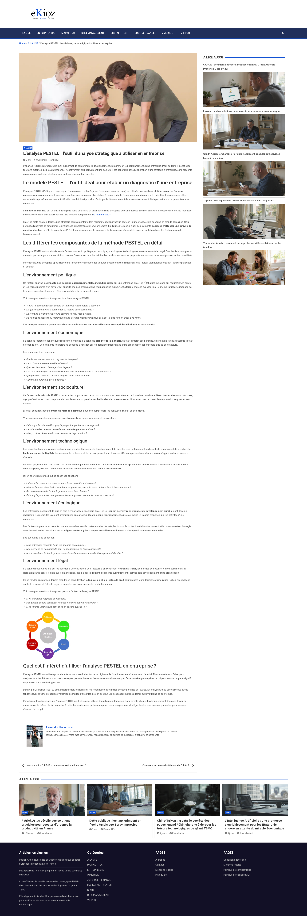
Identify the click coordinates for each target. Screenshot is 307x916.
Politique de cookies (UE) (237, 874)
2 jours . (164, 833)
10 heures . (29, 833)
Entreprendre (46, 33)
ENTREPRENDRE (95, 869)
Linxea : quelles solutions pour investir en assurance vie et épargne (241, 111)
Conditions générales (235, 859)
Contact (159, 864)
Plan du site (161, 874)
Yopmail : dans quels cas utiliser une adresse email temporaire (238, 200)
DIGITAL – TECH (95, 864)
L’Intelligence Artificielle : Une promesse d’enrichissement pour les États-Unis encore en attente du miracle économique (254, 824)
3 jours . (231, 833)
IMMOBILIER (93, 874)
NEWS (24, 813)
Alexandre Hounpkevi (48, 160)
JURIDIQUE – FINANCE (99, 879)
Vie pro (185, 33)
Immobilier (167, 33)
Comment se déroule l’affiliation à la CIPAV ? (165, 765)
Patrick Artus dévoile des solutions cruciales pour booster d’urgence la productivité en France (47, 824)
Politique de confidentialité (237, 869)
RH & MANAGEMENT (98, 894)
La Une (26, 33)
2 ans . (29, 160)
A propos (160, 859)
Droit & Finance (144, 33)
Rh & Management (92, 33)
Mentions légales (164, 869)
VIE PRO (91, 900)
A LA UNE (28, 148)
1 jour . (95, 829)
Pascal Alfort (46, 833)
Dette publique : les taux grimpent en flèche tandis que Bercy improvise (115, 822)
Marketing (68, 33)
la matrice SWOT (102, 214)
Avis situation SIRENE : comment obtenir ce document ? (56, 765)
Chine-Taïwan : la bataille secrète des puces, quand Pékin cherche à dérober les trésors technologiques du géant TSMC (186, 824)
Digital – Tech (119, 33)
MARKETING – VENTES (99, 884)
